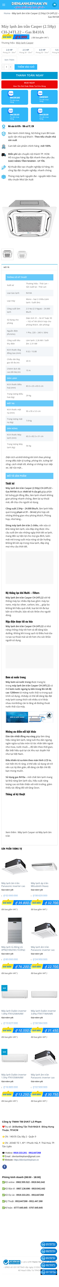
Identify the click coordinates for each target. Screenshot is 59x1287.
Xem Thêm (9, 59)
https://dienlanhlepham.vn (26, 1160)
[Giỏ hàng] (54, 5)
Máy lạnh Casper (26, 832)
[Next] (53, 218)
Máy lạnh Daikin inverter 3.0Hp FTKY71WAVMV (43, 1012)
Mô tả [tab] (6, 267)
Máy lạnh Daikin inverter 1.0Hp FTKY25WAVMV (13, 1012)
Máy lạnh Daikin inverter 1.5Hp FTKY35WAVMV (13, 1076)
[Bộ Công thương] (11, 1262)
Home (7, 13)
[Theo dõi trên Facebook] (4, 1167)
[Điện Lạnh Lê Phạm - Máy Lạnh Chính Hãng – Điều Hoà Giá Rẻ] (29, 4)
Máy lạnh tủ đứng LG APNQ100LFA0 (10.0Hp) (13, 948)
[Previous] (5, 218)
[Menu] (3, 4)
